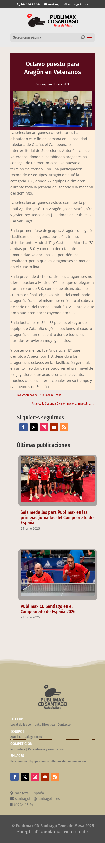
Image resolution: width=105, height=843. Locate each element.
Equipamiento (39, 761)
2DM (13, 737)
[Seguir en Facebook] (23, 427)
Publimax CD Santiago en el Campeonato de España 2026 (48, 609)
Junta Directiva (44, 724)
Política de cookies (76, 832)
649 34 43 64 (30, 4)
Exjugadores (33, 737)
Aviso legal (23, 832)
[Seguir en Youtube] (54, 427)
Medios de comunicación (68, 761)
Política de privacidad (47, 832)
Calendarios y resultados (46, 749)
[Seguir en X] (34, 427)
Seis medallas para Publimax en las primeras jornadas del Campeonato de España (57, 517)
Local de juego (20, 724)
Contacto (64, 724)
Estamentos (18, 761)
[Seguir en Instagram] (44, 427)
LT (20, 737)
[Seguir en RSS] (64, 427)
